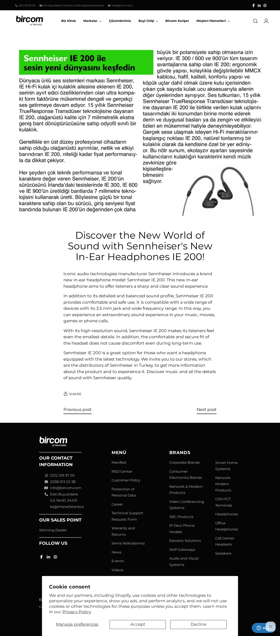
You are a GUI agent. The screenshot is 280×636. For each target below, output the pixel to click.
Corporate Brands (184, 462)
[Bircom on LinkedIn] (259, 5)
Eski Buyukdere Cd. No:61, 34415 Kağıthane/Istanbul (67, 500)
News (116, 552)
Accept (137, 624)
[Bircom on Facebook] (254, 5)
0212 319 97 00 (62, 475)
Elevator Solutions (185, 541)
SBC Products (181, 517)
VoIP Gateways (182, 550)
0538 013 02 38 (62, 482)
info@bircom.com (65, 488)
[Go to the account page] (264, 21)
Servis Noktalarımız (128, 543)
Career (117, 504)
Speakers (223, 553)
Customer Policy (126, 480)
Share (75, 394)
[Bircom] (29, 20)
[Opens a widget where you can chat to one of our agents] (264, 628)
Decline (198, 624)
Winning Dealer (53, 530)
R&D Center (122, 471)
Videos (117, 570)
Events (118, 561)
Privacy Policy (76, 611)
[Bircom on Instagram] (265, 5)
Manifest (119, 462)
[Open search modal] (255, 21)
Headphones (226, 514)
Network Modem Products (223, 484)
